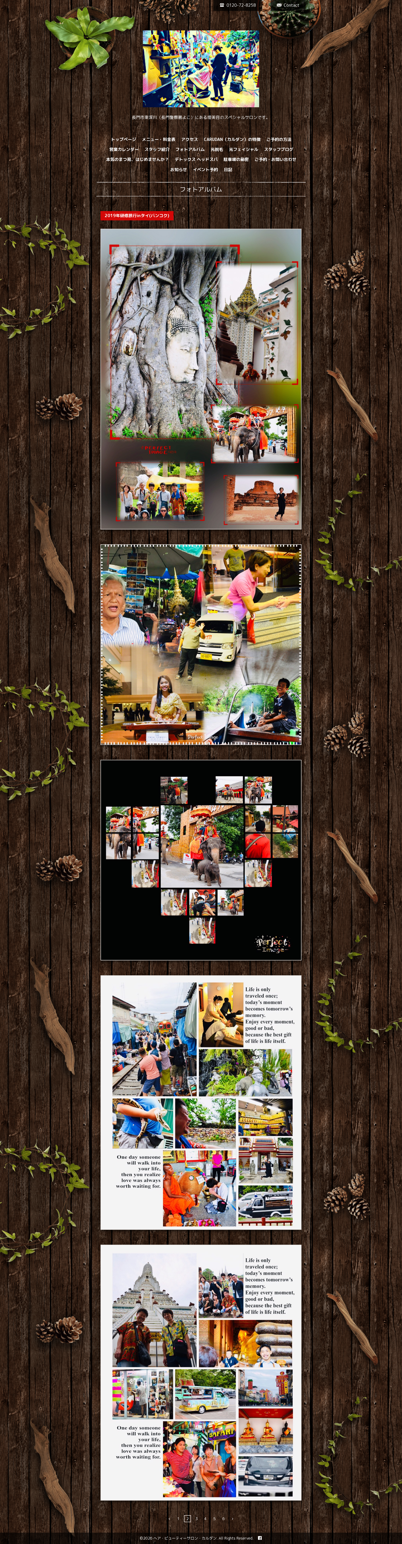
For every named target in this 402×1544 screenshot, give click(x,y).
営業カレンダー (124, 149)
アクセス (189, 139)
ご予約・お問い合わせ (275, 159)
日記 (228, 170)
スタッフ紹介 (157, 149)
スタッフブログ (278, 149)
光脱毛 (217, 149)
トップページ (123, 139)
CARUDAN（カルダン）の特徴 (232, 139)
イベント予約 (205, 170)
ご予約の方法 (278, 139)
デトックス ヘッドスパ (196, 159)
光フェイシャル (243, 149)
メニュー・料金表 (158, 139)
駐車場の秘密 (236, 159)
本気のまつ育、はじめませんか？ (137, 159)
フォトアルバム (190, 149)
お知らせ (178, 170)
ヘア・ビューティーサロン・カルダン (185, 1538)
